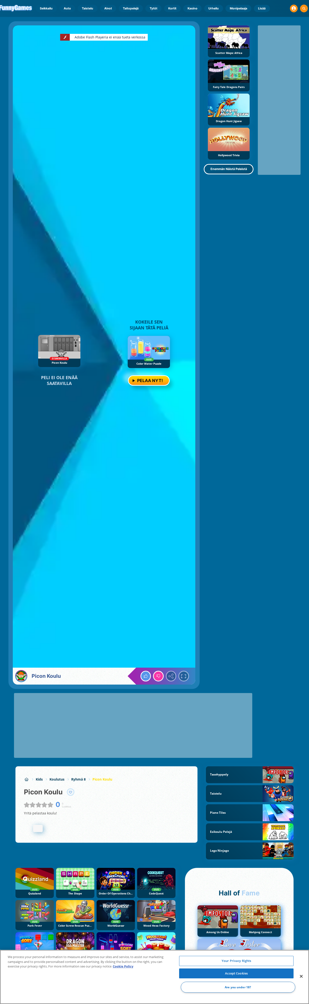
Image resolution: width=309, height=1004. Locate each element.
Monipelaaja (238, 8)
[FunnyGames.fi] (26, 779)
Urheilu (213, 8)
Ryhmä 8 (78, 779)
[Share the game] (171, 676)
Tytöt (153, 8)
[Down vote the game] (158, 676)
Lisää (262, 8)
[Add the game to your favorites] (71, 792)
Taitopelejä (131, 8)
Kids (39, 779)
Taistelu (87, 8)
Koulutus (56, 779)
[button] (294, 8)
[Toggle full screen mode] (183, 676)
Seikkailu (46, 8)
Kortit (172, 8)
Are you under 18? (238, 987)
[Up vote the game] (145, 676)
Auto (67, 8)
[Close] (301, 976)
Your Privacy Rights (236, 961)
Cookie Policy (123, 966)
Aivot (108, 8)
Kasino (192, 8)
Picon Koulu (102, 779)
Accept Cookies (236, 973)
